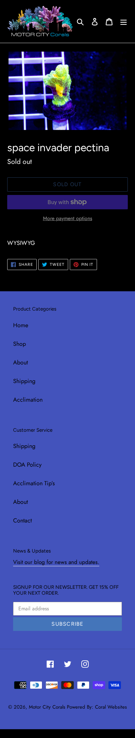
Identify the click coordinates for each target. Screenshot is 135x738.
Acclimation (28, 399)
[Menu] (123, 21)
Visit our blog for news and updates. (56, 562)
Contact (22, 520)
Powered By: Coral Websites (97, 707)
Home (20, 325)
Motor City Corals (47, 707)
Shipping (24, 381)
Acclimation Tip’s (34, 483)
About (20, 362)
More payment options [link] (67, 218)
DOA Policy (27, 464)
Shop (19, 344)
